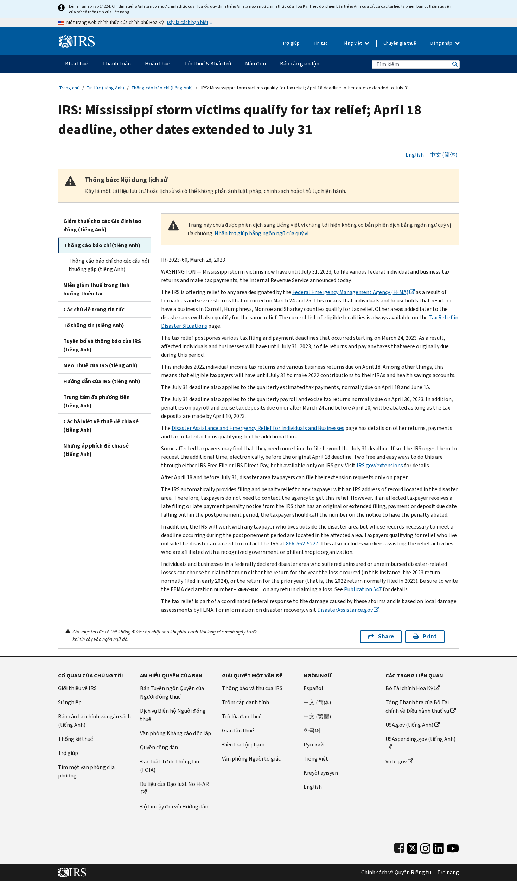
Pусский (314, 744)
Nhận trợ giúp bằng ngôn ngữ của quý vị (261, 233)
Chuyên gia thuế (399, 43)
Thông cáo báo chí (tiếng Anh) (162, 88)
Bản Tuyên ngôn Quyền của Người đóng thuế (172, 692)
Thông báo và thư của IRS (252, 688)
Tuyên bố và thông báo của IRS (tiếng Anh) (102, 345)
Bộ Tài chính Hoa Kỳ (409, 688)
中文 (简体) (443, 154)
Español (313, 688)
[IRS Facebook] (399, 847)
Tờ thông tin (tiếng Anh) (93, 325)
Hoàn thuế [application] (157, 63)
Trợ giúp (291, 43)
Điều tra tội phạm (243, 744)
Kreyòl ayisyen (321, 772)
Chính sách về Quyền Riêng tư (396, 872)
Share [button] (386, 636)
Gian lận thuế (238, 730)
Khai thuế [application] (76, 63)
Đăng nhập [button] (441, 43)
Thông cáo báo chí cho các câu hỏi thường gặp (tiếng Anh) (109, 265)
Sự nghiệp (70, 702)
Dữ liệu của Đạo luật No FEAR (174, 784)
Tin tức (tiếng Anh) (105, 88)
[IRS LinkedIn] (438, 847)
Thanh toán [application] (116, 63)
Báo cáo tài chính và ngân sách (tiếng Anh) (94, 721)
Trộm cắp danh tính (245, 702)
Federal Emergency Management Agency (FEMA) (350, 292)
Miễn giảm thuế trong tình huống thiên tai (96, 289)
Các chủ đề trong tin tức (94, 309)
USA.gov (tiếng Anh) (409, 725)
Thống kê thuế (75, 739)
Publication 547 (363, 589)
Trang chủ (69, 88)
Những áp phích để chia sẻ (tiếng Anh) (96, 450)
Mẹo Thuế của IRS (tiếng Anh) (100, 365)
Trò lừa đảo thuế (242, 716)
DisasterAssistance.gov (344, 609)
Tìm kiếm (454, 64)
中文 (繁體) (317, 716)
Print (430, 636)
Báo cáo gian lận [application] (299, 63)
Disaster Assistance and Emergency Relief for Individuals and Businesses (258, 428)
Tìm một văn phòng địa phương (86, 771)
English (415, 154)
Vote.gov (396, 761)
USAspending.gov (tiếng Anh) (420, 739)
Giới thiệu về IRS (77, 688)
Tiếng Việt (352, 43)
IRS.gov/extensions (380, 465)
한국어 (312, 730)
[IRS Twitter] (412, 847)
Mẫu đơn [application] (255, 63)
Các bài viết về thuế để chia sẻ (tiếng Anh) (101, 425)
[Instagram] (425, 847)
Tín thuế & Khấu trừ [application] (207, 63)
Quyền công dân (159, 747)
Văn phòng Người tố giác (251, 758)
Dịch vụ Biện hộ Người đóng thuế (173, 715)
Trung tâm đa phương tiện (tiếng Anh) (96, 401)
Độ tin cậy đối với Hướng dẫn (174, 806)
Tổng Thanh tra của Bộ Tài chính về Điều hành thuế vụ (417, 706)
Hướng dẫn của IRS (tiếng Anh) (101, 381)
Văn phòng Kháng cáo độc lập (175, 733)
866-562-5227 (302, 543)
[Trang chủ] (77, 38)
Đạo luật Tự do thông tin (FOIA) (169, 766)
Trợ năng (448, 872)
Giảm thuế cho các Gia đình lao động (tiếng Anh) (102, 225)
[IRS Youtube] (453, 847)
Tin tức (321, 43)
